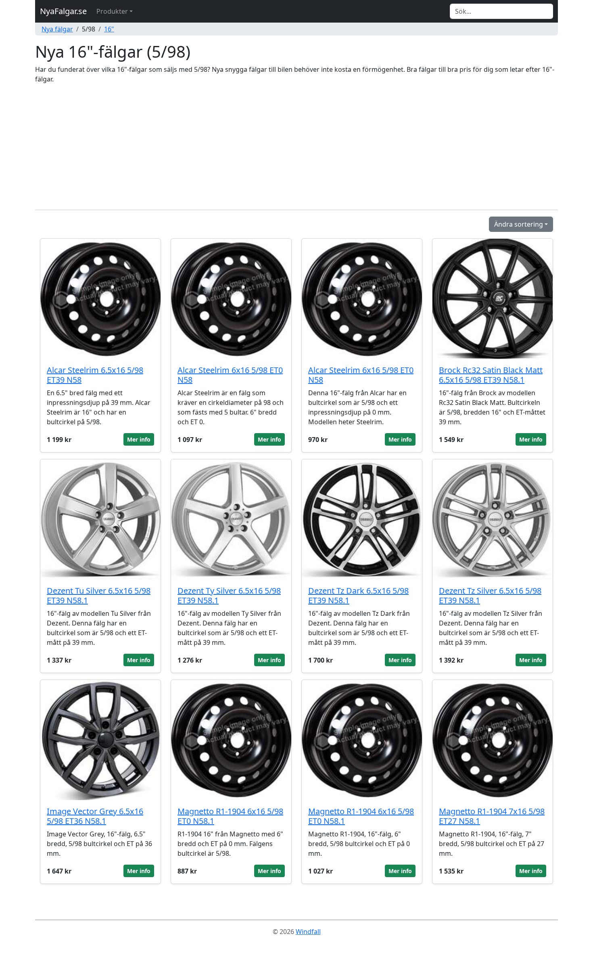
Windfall (308, 931)
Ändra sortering (518, 224)
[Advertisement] (296, 146)
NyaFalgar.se (63, 11)
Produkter (112, 11)
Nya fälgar (57, 29)
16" (109, 29)
